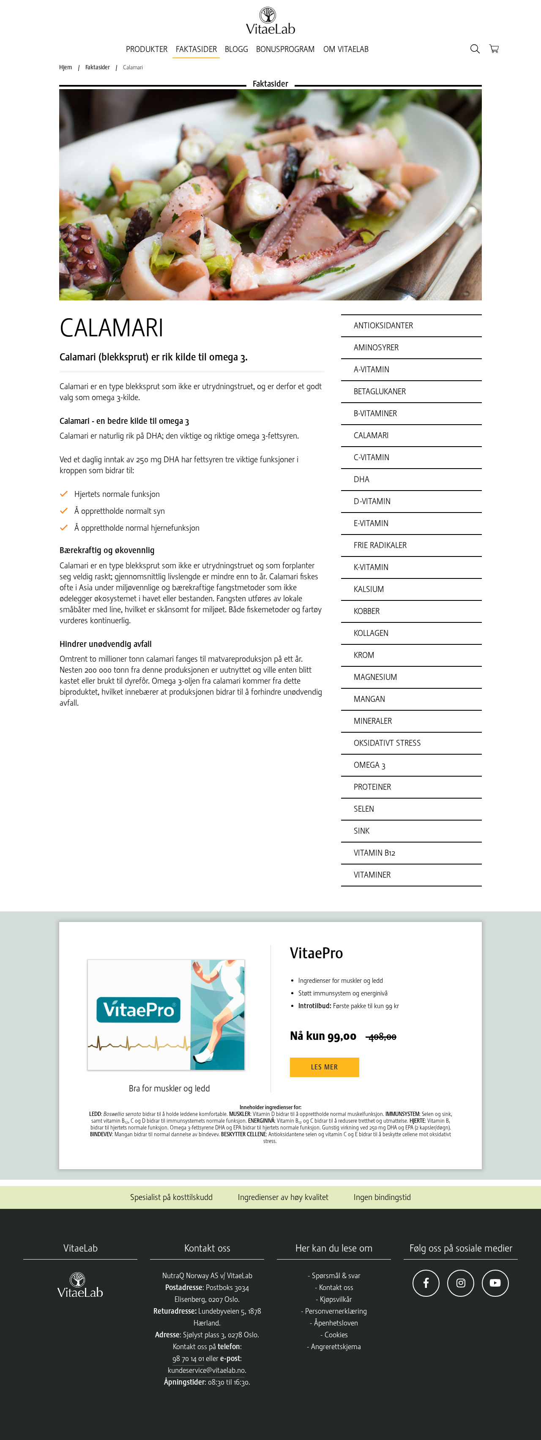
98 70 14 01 (188, 1358)
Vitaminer (372, 875)
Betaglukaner (380, 391)
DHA (361, 479)
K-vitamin (371, 567)
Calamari (133, 67)
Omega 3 (369, 765)
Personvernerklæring (336, 1311)
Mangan (369, 699)
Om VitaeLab (346, 49)
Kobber (367, 611)
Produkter (146, 49)
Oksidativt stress (387, 743)
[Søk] (475, 49)
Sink (361, 831)
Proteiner (372, 787)
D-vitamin (372, 501)
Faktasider (196, 49)
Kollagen (371, 633)
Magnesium (375, 677)
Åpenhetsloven (336, 1323)
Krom (364, 655)
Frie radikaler (380, 545)
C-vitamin (371, 457)
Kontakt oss (336, 1287)
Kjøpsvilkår (336, 1299)
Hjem (65, 67)
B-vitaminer (375, 413)
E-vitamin (371, 523)
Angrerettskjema (336, 1346)
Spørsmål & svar (336, 1275)
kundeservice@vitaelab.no (206, 1370)
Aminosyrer (376, 347)
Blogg (236, 49)
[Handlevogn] (494, 48)
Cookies (336, 1334)
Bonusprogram (285, 49)
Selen (364, 809)
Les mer (324, 1067)
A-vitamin (371, 369)
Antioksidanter (383, 325)
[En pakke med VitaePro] (169, 1007)
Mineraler (373, 721)
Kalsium (369, 589)
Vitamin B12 (374, 853)
